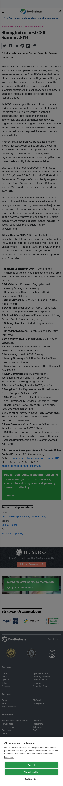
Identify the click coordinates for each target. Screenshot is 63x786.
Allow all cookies (31, 772)
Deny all (31, 765)
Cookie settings (31, 779)
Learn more (9, 757)
